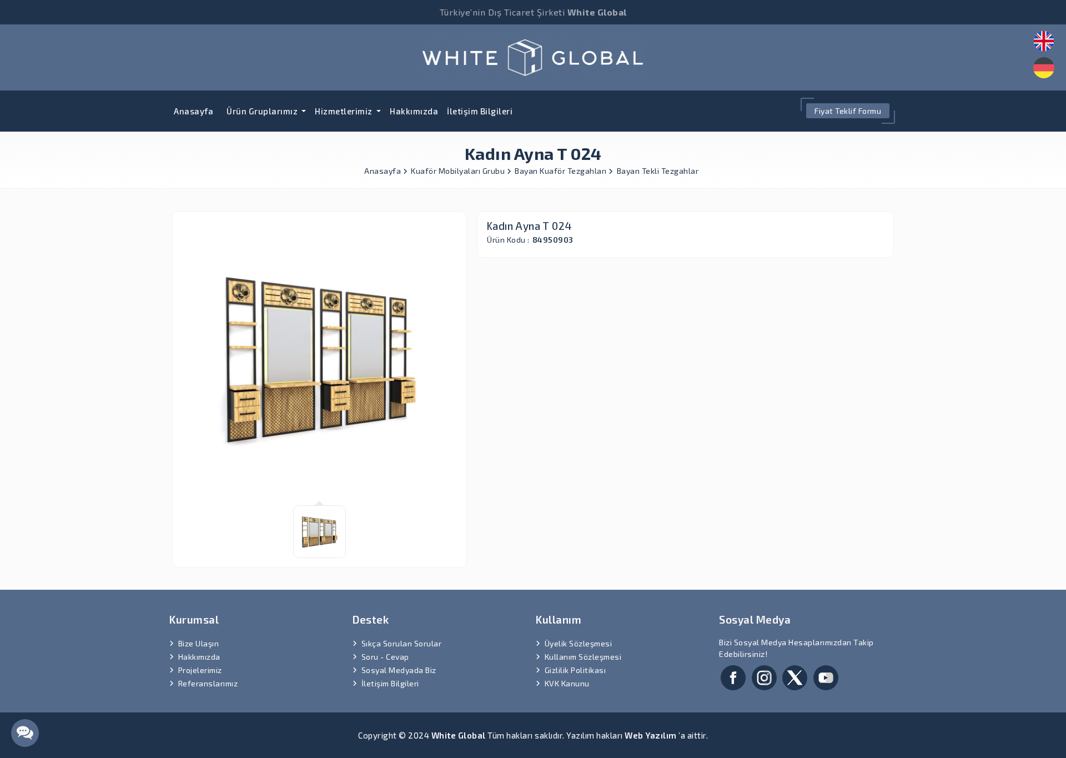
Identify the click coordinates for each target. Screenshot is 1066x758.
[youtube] (825, 676)
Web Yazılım (651, 735)
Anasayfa (193, 111)
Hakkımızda (414, 111)
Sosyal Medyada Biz (398, 670)
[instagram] (764, 676)
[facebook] (733, 676)
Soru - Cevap (385, 656)
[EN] (1043, 41)
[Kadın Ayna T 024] (533, 56)
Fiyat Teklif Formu (847, 111)
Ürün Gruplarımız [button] (263, 111)
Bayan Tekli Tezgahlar (658, 170)
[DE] (1043, 67)
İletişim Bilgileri (479, 111)
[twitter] (794, 676)
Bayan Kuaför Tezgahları (562, 170)
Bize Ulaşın (198, 643)
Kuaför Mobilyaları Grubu (459, 170)
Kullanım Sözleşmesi (583, 656)
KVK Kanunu (567, 683)
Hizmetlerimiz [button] (344, 111)
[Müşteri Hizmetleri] (25, 733)
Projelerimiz (200, 670)
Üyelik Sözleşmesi (578, 643)
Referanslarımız (208, 683)
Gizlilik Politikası (575, 670)
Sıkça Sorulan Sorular (401, 643)
